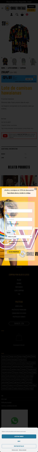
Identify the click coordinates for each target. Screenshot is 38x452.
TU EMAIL (10, 206)
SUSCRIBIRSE (14, 252)
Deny (19, 441)
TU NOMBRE (11, 215)
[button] (35, 189)
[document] (19, 226)
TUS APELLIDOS (12, 224)
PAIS (8, 232)
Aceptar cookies (19, 436)
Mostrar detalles (19, 446)
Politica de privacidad (22, 449)
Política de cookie (15, 449)
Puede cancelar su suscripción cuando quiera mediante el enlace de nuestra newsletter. (18, 247)
